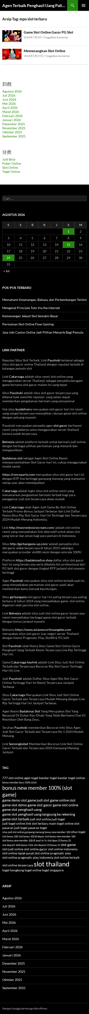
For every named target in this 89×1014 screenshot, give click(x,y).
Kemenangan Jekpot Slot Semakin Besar (30, 316)
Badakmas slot (12, 458)
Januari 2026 (11, 120)
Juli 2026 (8, 95)
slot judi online (12, 849)
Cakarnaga (16, 376)
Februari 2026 (12, 116)
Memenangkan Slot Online (44, 51)
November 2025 (13, 128)
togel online (33, 870)
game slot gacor (40, 805)
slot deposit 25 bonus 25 (47, 844)
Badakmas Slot (30, 711)
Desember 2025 (13, 124)
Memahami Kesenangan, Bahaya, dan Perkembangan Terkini (44, 300)
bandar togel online (71, 778)
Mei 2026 (9, 103)
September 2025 (14, 136)
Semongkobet (18, 744)
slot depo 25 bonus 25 (59, 840)
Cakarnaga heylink (24, 662)
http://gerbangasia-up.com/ (29, 544)
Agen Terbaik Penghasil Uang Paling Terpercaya (34, 5)
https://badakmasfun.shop (34, 560)
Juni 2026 (9, 99)
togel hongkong (13, 870)
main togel (56, 823)
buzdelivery (24, 409)
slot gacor (60, 425)
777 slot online (12, 778)
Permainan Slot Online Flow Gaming (28, 324)
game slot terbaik (15, 819)
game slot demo (14, 805)
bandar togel (48, 778)
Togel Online (11, 171)
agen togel (31, 778)
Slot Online (10, 167)
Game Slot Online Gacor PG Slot (48, 32)
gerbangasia (18, 597)
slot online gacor (35, 849)
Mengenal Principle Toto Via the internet (31, 308)
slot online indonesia (62, 849)
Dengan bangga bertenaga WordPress (24, 1008)
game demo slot (14, 800)
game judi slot (38, 800)
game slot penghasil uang (22, 809)
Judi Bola (8, 159)
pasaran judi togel (14, 828)
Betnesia (8, 442)
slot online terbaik (66, 857)
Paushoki (53, 360)
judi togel (58, 819)
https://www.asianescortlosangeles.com (43, 629)
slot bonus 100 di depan (31, 836)
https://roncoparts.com (18, 474)
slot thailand (51, 864)
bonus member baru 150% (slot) (19, 782)
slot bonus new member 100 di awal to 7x (24, 840)
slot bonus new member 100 (60, 836)
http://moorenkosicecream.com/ (32, 527)
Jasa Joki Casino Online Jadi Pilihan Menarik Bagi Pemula (42, 332)
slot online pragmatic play (52, 853)
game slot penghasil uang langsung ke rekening (38, 814)
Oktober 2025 (12, 132)
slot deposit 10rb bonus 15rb (17, 844)
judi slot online (40, 819)
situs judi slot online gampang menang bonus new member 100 (36, 832)
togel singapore (53, 870)
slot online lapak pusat (18, 853)
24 (8, 258)
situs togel (78, 832)
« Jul (6, 271)
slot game (68, 844)
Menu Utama (83, 5)
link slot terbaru (37, 823)
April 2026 (10, 108)
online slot (72, 823)
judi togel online (13, 823)
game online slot (63, 800)
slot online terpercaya (17, 865)
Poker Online (11, 163)
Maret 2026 (10, 112)
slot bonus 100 (10, 836)
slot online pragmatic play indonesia (27, 857)
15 (68, 244)
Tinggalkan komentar (55, 37)
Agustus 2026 (12, 91)
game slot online (65, 805)
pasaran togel (37, 828)
